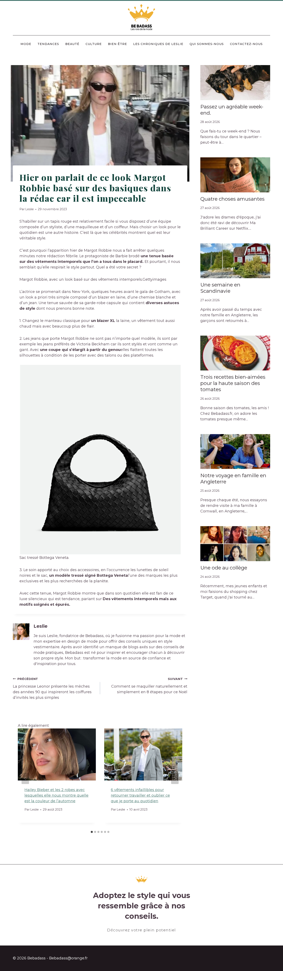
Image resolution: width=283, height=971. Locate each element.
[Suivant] (175, 778)
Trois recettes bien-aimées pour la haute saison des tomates (232, 383)
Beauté (72, 44)
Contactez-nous (246, 44)
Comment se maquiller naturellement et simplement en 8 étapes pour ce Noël (149, 685)
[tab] (92, 832)
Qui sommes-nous (207, 44)
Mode (26, 44)
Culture (94, 44)
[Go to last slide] (25, 778)
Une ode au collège (223, 568)
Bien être (117, 44)
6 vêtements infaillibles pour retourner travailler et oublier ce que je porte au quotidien (140, 795)
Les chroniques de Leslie (158, 44)
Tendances (48, 44)
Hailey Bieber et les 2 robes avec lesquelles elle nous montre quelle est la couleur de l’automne (56, 795)
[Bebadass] (141, 17)
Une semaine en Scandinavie (220, 288)
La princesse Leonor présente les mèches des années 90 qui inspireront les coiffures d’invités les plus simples (52, 688)
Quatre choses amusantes (232, 199)
